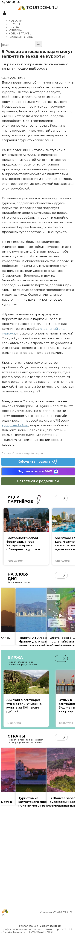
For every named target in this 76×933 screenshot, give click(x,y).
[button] (58, 498)
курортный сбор (15, 425)
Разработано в (40, 926)
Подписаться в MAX (34, 471)
